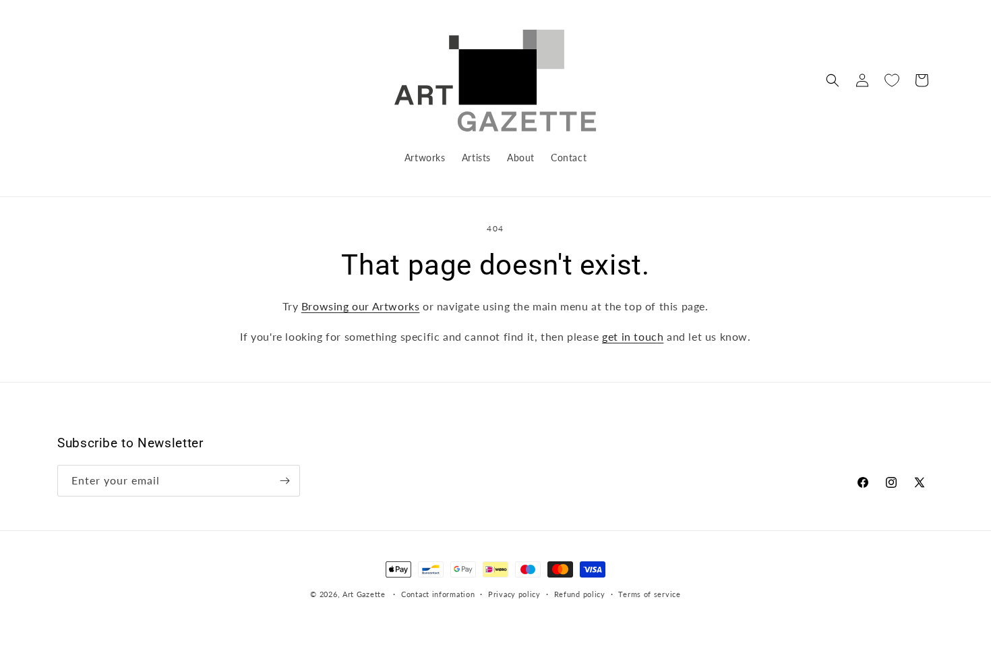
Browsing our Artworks (360, 306)
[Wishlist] (892, 80)
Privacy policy (514, 594)
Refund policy (579, 594)
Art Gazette (364, 594)
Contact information (438, 594)
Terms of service (649, 594)
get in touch (632, 336)
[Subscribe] (284, 481)
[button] (832, 80)
